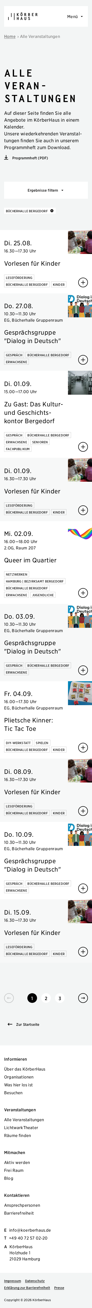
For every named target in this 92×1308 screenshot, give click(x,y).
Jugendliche (43, 595)
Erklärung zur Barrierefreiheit (27, 1288)
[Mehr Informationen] (83, 282)
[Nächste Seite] (83, 998)
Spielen (42, 743)
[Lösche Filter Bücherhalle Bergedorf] (51, 211)
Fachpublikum (18, 449)
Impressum (12, 1281)
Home (10, 36)
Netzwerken (16, 574)
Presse (59, 1288)
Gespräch (14, 355)
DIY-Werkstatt (18, 743)
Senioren (40, 442)
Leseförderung (19, 277)
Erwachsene (16, 362)
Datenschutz (35, 1281)
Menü (72, 16)
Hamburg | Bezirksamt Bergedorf (35, 581)
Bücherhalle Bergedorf (27, 284)
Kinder (59, 284)
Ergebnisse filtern (43, 190)
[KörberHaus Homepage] (23, 16)
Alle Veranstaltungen (40, 36)
